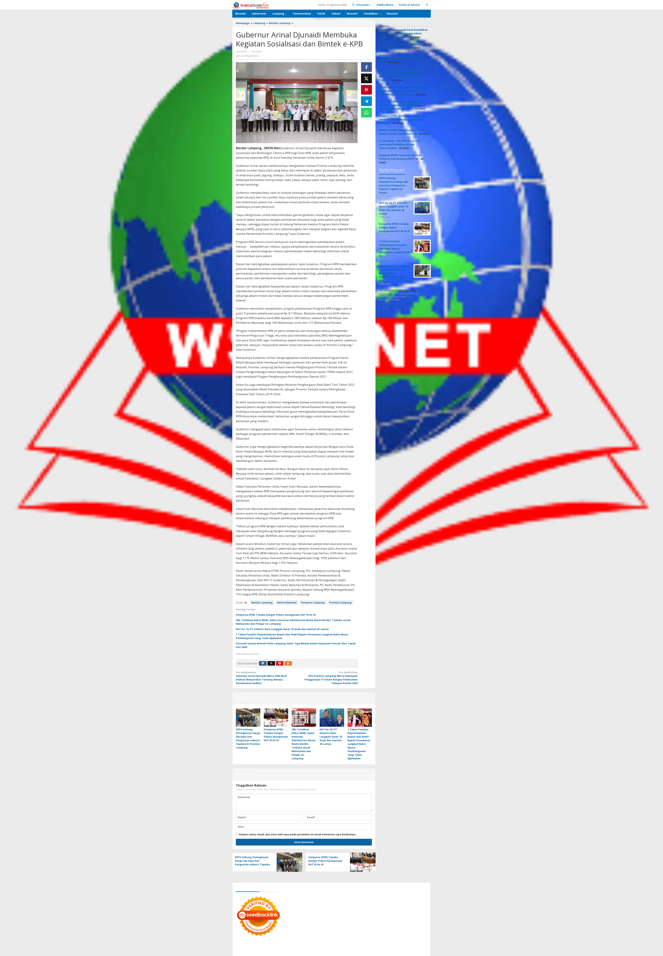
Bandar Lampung (262, 602)
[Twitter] (271, 663)
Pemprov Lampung (313, 602)
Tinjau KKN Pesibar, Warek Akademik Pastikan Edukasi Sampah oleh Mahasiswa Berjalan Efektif (402, 90)
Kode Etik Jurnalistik (389, 299)
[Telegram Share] (366, 101)
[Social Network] (427, 5)
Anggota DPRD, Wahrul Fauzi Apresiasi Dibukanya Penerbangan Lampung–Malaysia (403, 119)
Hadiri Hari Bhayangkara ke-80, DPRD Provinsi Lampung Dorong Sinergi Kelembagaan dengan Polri (402, 105)
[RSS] (288, 663)
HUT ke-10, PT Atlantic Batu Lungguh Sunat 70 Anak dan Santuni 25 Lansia (282, 629)
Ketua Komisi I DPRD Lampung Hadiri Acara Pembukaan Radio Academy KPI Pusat (402, 58)
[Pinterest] (280, 663)
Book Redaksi (386, 293)
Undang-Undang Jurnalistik (393, 296)
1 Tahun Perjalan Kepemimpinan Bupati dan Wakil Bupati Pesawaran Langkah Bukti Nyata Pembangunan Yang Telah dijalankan (359, 744)
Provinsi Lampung (340, 602)
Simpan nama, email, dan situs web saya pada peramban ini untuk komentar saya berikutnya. (297, 834)
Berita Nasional (286, 602)
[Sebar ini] (366, 67)
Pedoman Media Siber (408, 293)
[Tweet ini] (366, 78)
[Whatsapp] (366, 112)
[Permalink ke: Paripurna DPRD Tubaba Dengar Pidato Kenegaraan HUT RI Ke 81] (276, 717)
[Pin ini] (366, 90)
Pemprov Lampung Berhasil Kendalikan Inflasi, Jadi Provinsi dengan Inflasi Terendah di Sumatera (403, 33)
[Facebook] (263, 663)
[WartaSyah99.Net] (250, 5)
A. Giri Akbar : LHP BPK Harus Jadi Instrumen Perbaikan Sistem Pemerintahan (399, 144)
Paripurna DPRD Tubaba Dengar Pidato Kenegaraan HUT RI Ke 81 (276, 614)
